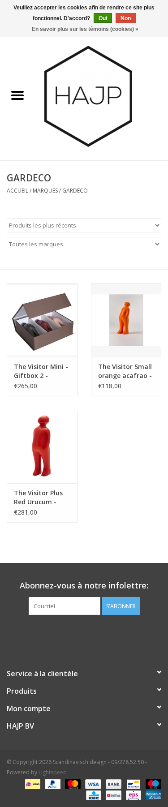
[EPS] (132, 794)
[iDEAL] (32, 783)
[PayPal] (52, 783)
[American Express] (151, 794)
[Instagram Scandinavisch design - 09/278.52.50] (100, 633)
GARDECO (75, 190)
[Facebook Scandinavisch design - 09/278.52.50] (68, 633)
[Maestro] (151, 783)
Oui (103, 18)
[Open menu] (17, 95)
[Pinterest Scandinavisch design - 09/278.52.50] (84, 633)
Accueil (17, 190)
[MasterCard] (72, 783)
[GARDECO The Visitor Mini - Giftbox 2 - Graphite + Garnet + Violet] (42, 320)
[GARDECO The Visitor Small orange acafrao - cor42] (126, 320)
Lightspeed (53, 772)
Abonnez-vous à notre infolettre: (84, 585)
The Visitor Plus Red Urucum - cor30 (38, 498)
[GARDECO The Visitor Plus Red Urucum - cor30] (42, 447)
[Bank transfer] (113, 783)
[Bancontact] (132, 783)
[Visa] (92, 783)
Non (126, 18)
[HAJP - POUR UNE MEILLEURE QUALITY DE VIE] (101, 95)
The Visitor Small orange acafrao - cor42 (125, 371)
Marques (45, 190)
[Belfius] (112, 794)
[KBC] (93, 794)
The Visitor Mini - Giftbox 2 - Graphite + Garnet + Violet (41, 371)
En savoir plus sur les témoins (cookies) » (85, 29)
